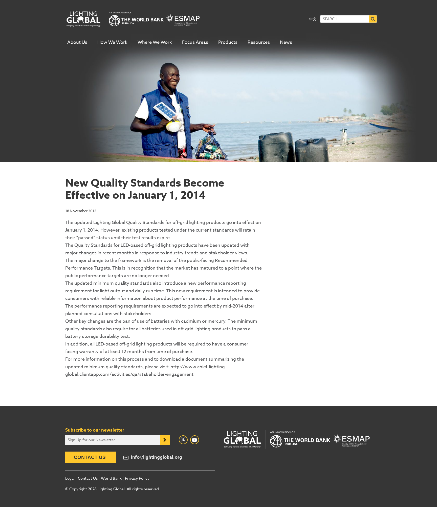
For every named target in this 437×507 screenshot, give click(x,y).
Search (373, 19)
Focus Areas (195, 42)
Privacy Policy (137, 478)
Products (227, 42)
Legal (70, 478)
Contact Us (90, 457)
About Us (77, 42)
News (286, 42)
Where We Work (155, 42)
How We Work (112, 42)
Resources (259, 42)
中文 (312, 18)
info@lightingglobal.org (156, 457)
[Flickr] (194, 439)
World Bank (111, 478)
